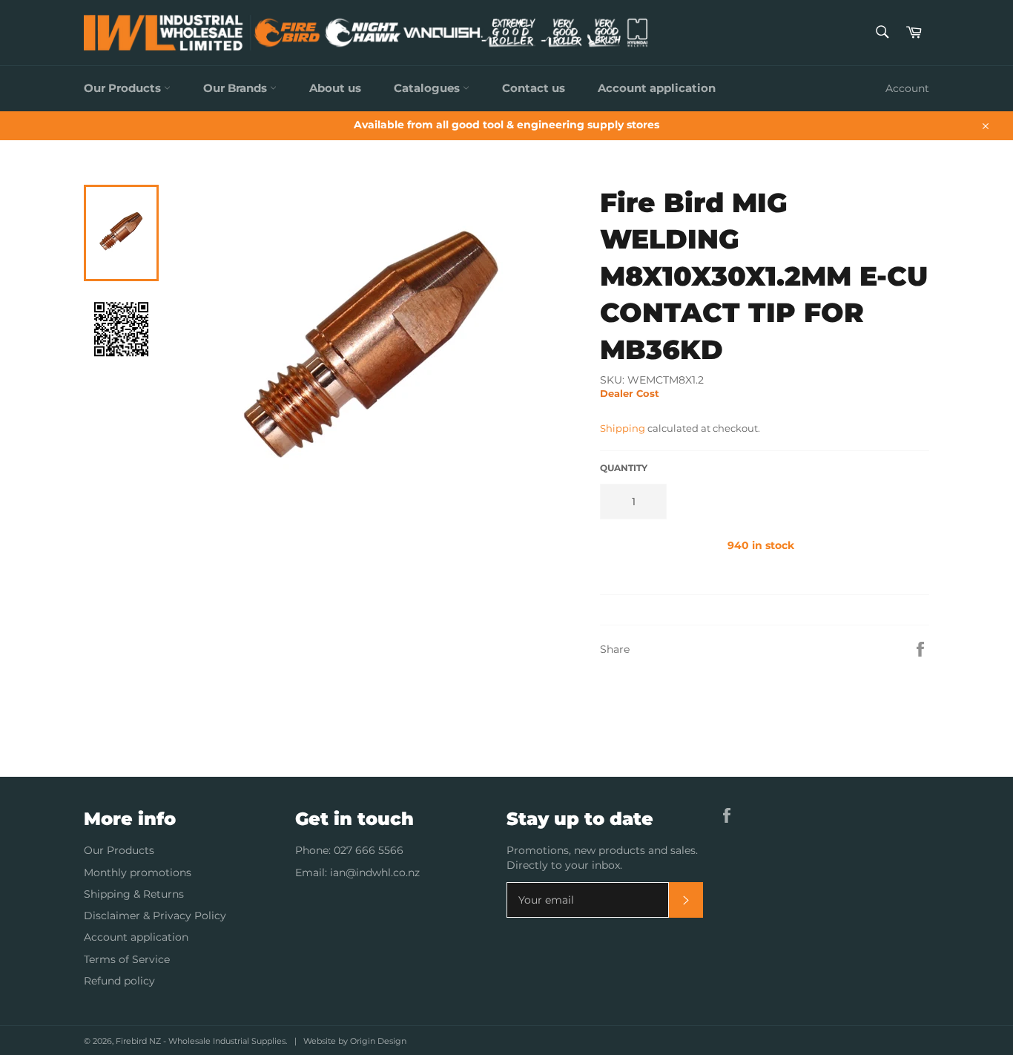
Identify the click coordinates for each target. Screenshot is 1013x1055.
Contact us (533, 88)
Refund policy (119, 980)
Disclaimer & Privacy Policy (155, 915)
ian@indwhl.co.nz (375, 872)
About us (335, 88)
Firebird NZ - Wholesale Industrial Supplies (201, 1041)
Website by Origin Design (354, 1041)
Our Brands (236, 88)
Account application (657, 88)
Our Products (124, 88)
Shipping (622, 428)
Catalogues (428, 88)
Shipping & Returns (134, 894)
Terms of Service (127, 959)
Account (907, 88)
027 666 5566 (368, 850)
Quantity (623, 467)
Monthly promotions (137, 872)
